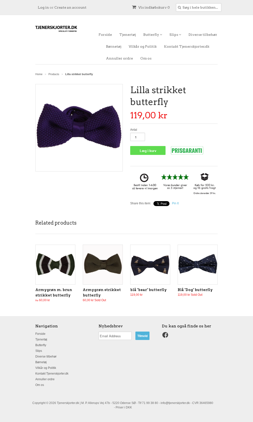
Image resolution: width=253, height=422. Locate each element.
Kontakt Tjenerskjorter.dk (186, 46)
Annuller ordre (119, 58)
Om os (145, 58)
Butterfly (151, 35)
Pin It (175, 203)
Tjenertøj (127, 35)
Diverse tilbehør (203, 35)
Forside (105, 35)
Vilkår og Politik (143, 46)
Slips (174, 35)
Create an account (70, 7)
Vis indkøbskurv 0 (154, 7)
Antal (133, 129)
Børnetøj (113, 46)
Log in (43, 7)
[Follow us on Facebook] (166, 336)
